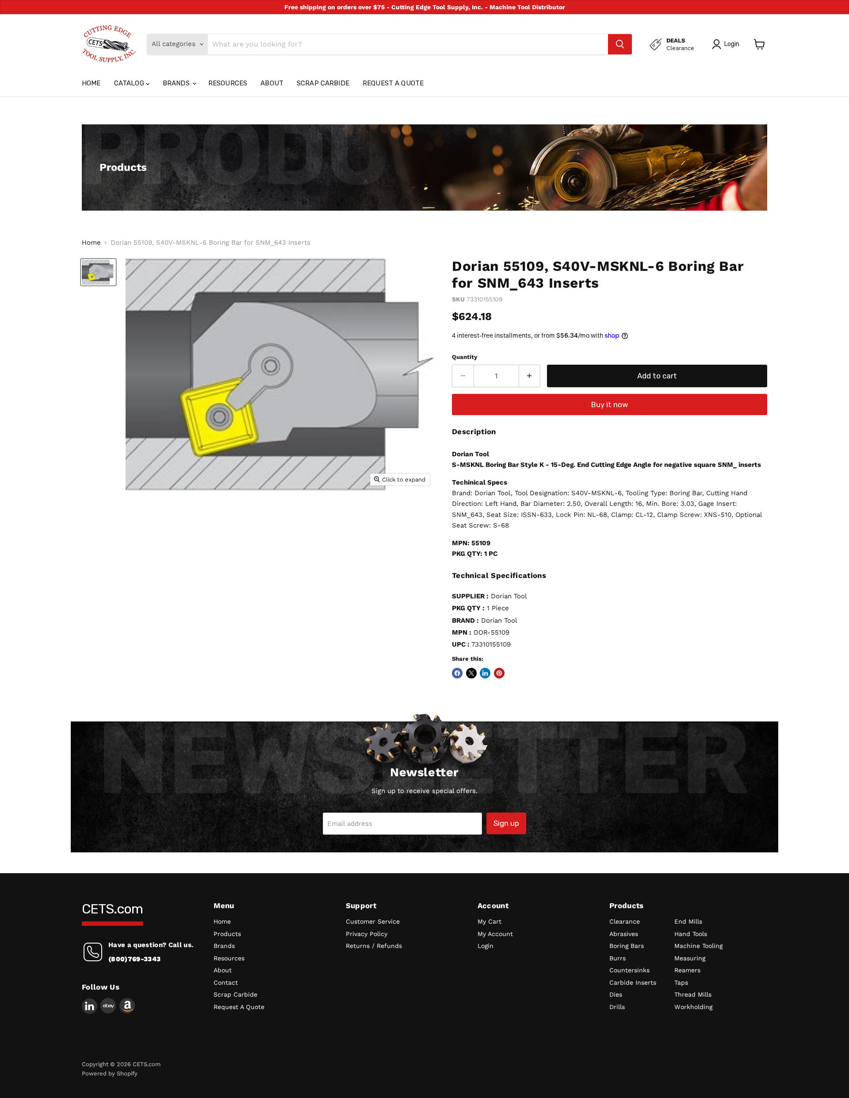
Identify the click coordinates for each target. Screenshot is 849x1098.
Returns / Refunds (374, 945)
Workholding (693, 1006)
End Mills (688, 921)
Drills (617, 1006)
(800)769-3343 (134, 959)
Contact (226, 982)
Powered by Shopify (110, 1073)
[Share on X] (471, 673)
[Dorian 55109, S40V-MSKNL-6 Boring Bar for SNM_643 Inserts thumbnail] (98, 272)
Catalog (130, 83)
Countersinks (629, 970)
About (271, 83)
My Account (495, 933)
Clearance (624, 921)
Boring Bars (626, 945)
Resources (227, 83)
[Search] (620, 44)
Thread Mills (692, 994)
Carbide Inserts (632, 982)
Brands (177, 83)
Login (485, 945)
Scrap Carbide (323, 83)
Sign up (506, 823)
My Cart (489, 921)
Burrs (617, 958)
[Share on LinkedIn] (485, 673)
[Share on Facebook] (457, 673)
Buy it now (609, 404)
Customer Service (373, 921)
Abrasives (623, 933)
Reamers (687, 970)
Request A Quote (393, 83)
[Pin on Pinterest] (499, 673)
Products (227, 933)
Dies (615, 994)
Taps (681, 982)
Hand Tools (690, 933)
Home (91, 83)
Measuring (689, 958)
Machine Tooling (698, 945)
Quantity (464, 357)
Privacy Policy (366, 933)
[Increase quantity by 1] (530, 376)
